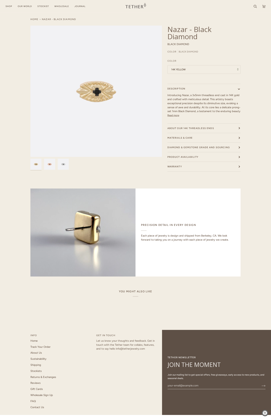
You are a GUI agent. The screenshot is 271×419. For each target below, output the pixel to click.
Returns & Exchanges (43, 377)
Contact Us (37, 407)
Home (34, 19)
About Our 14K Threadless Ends (190, 128)
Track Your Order (40, 346)
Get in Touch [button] (105, 335)
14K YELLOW (178, 69)
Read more (173, 115)
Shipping (35, 365)
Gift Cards (36, 389)
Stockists (36, 371)
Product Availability (183, 157)
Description (176, 88)
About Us (36, 352)
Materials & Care (180, 137)
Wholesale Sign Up (41, 395)
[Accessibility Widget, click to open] (265, 413)
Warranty (174, 166)
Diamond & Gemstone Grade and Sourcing (198, 147)
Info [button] (33, 335)
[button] (10, 6)
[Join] (260, 385)
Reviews (35, 383)
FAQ (33, 401)
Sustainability (38, 358)
